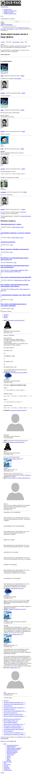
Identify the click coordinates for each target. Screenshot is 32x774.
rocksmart (3, 192)
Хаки (16, 29)
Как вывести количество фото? (16, 320)
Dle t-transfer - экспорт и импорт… (13, 726)
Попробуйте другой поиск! (23, 27)
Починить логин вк (9, 709)
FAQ (5, 744)
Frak (2, 149)
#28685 (23, 93)
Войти (2, 23)
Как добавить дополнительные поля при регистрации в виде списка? (14, 285)
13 (1, 301)
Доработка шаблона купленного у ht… (14, 702)
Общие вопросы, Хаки (18, 227)
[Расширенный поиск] (16, 26)
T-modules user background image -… (13, 727)
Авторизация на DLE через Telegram (14, 729)
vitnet (2, 75)
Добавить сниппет (9, 12)
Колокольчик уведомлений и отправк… (15, 734)
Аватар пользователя (8, 242)
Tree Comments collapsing (11, 722)
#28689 (22, 149)
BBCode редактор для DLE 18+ (12, 719)
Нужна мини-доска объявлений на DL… (15, 711)
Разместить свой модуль (10, 10)
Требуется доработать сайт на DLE (13, 714)
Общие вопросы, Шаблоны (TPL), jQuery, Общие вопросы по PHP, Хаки (14, 271)
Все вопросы (10, 29)
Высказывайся (4, 738)
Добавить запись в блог (10, 13)
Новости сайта (7, 761)
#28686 (22, 110)
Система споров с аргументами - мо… (14, 732)
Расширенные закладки (17, 588)
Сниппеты (6, 767)
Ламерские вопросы (12, 750)
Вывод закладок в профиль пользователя (15, 249)
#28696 (23, 209)
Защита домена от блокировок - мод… (14, 724)
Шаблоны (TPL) (11, 753)
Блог (5, 763)
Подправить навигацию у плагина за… (14, 707)
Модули (6, 317)
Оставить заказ (8, 9)
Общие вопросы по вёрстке (14, 748)
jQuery (8, 756)
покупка (6, 700)
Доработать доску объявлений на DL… (14, 704)
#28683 (22, 75)
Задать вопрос (4, 6)
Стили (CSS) (10, 755)
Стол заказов (7, 764)
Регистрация (8, 24)
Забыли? (3, 24)
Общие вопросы (11, 746)
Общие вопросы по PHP (13, 749)
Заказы (5, 316)
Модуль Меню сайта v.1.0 (15, 458)
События (6, 314)
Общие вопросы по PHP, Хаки (22, 280)
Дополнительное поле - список (11, 224)
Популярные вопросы (12, 745)
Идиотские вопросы (12, 752)
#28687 (23, 131)
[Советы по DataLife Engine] (11, 5)
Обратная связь (8, 770)
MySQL (9, 760)
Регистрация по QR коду (11, 712)
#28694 (25, 192)
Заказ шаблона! (8, 705)
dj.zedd (3, 42)
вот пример (18, 78)
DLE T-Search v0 (8, 731)
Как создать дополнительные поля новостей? (16, 277)
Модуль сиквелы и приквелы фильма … (15, 716)
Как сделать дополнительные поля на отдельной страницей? (13, 304)
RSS (21, 737)
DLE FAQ (3, 29)
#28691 (23, 169)
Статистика (7, 768)
